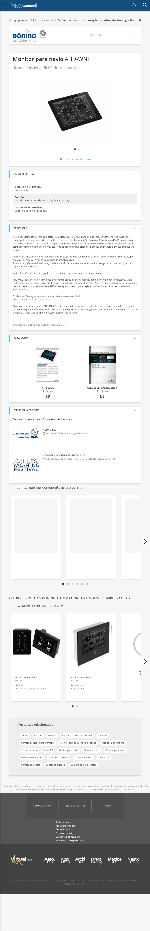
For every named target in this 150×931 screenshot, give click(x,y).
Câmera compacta (30, 764)
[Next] (145, 541)
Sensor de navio (29, 750)
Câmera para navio (115, 750)
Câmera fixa (104, 757)
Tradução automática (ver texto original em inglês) (39, 325)
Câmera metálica (83, 757)
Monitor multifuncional (113, 742)
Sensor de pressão (55, 764)
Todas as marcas (64, 822)
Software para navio (58, 757)
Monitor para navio (68, 750)
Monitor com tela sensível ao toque (78, 742)
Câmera (38, 735)
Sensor (24, 735)
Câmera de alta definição (83, 764)
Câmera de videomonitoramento (38, 742)
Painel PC (48, 750)
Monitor (52, 735)
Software (102, 735)
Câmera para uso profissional (77, 735)
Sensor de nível (92, 750)
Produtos (94, 35)
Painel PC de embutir (31, 757)
